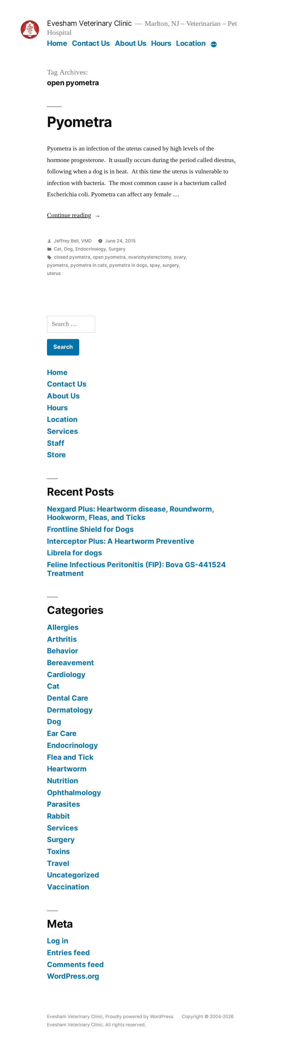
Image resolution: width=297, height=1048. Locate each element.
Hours (161, 43)
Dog (68, 249)
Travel (58, 863)
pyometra (57, 265)
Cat (57, 249)
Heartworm (67, 768)
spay (155, 265)
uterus (54, 273)
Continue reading (74, 215)
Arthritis (62, 639)
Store (56, 454)
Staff (55, 443)
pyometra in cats (88, 265)
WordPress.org (73, 976)
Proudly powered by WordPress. (140, 1016)
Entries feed (68, 952)
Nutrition (62, 780)
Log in (57, 940)
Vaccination (68, 886)
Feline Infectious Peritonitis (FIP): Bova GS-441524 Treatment (136, 569)
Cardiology (66, 674)
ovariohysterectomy (149, 257)
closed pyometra (72, 257)
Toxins (58, 851)
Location (190, 43)
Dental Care (67, 698)
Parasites (63, 804)
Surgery (117, 249)
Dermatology (70, 710)
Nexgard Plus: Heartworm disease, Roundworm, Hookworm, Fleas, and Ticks (130, 513)
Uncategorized (73, 875)
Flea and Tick (70, 757)
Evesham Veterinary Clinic (89, 23)
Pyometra (79, 121)
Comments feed (75, 964)
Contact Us (91, 43)
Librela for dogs (74, 552)
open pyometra (109, 257)
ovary (180, 257)
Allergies (63, 627)
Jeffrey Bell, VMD (73, 241)
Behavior (62, 650)
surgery (170, 265)
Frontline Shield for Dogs (90, 529)
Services (62, 431)
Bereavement (70, 662)
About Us (130, 43)
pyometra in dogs (128, 265)
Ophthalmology (74, 792)
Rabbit (58, 816)
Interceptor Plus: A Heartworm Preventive (120, 541)
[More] (213, 44)
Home (57, 43)
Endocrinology (90, 249)
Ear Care (62, 733)
